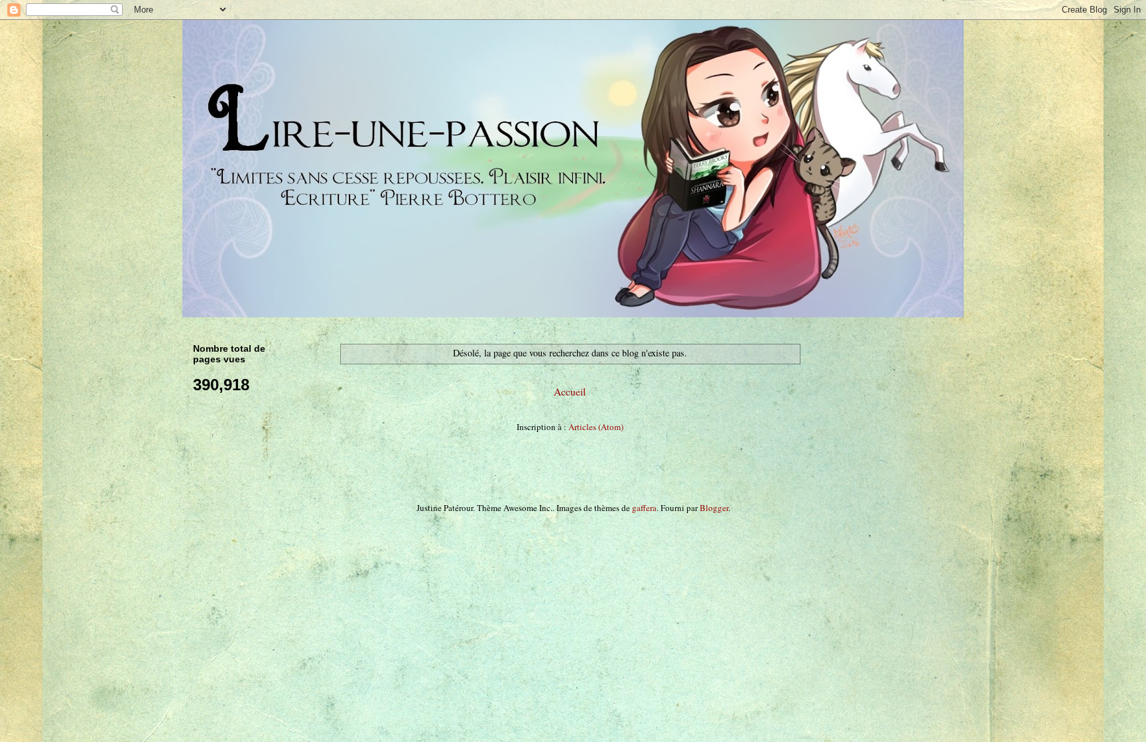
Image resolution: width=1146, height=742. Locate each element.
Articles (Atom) (595, 427)
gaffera (644, 508)
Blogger (714, 508)
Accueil (570, 391)
